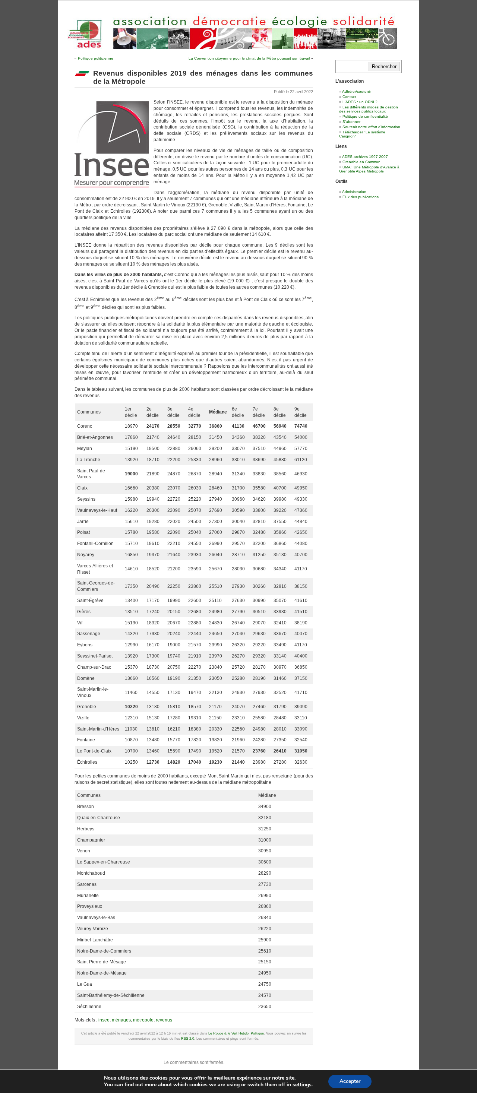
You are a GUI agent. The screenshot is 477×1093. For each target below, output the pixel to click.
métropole (143, 1020)
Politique (257, 1033)
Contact (349, 97)
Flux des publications (360, 197)
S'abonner (351, 122)
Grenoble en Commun (361, 162)
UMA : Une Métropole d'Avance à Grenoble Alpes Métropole (369, 169)
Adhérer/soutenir (356, 91)
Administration (354, 192)
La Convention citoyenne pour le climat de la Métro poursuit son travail (249, 58)
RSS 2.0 (187, 1038)
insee (104, 1020)
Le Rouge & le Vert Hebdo (228, 1033)
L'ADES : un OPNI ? (360, 102)
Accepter (349, 1081)
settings (302, 1084)
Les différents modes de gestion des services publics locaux (368, 109)
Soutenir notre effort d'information (371, 127)
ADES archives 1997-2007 (365, 157)
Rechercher (384, 66)
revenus (164, 1020)
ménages (121, 1020)
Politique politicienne (95, 58)
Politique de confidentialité (365, 116)
